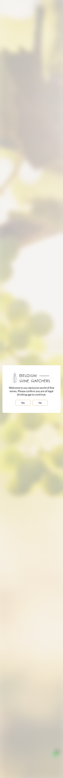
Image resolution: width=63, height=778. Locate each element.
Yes (23, 402)
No (40, 402)
